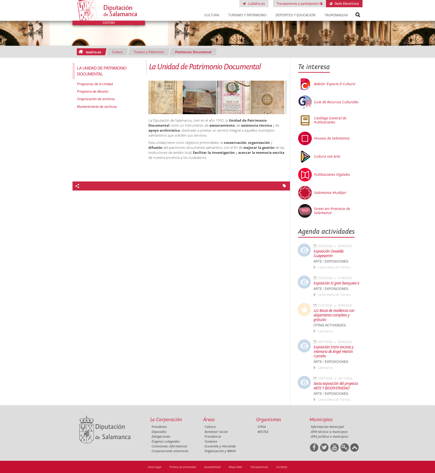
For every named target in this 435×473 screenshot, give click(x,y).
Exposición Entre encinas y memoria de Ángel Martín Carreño (333, 352)
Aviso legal (154, 467)
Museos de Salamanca (332, 138)
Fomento (211, 442)
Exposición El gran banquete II (336, 283)
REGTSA (263, 432)
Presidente (159, 427)
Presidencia (213, 437)
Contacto (281, 467)
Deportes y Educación (295, 15)
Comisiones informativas (169, 446)
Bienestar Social (216, 432)
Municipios (321, 419)
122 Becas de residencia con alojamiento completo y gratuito (334, 315)
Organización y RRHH (220, 451)
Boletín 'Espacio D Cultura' (335, 84)
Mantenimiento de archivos (97, 106)
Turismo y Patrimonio (247, 15)
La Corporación (166, 419)
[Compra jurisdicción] (165, 98)
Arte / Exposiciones (331, 261)
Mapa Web (235, 467)
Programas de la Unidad (95, 83)
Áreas (209, 419)
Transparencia (259, 467)
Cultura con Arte (327, 156)
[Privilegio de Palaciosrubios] (233, 98)
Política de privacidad (182, 467)
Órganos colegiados (166, 442)
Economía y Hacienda (220, 446)
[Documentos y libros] (199, 98)
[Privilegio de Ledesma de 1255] (267, 98)
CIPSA (262, 427)
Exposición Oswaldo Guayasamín (328, 253)
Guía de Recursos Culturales (336, 102)
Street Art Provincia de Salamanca (332, 211)
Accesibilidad (212, 467)
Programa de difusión (93, 91)
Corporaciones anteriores (170, 451)
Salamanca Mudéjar (330, 193)
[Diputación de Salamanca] (108, 10)
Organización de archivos (96, 98)
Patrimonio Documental (193, 52)
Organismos (268, 419)
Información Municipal (327, 427)
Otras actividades (330, 325)
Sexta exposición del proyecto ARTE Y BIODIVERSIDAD (336, 386)
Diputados (159, 432)
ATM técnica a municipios (329, 432)
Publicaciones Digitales (332, 175)
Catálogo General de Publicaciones (330, 120)
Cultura (211, 15)
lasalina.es (93, 52)
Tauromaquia (336, 15)
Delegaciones (161, 437)
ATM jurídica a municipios (329, 437)
